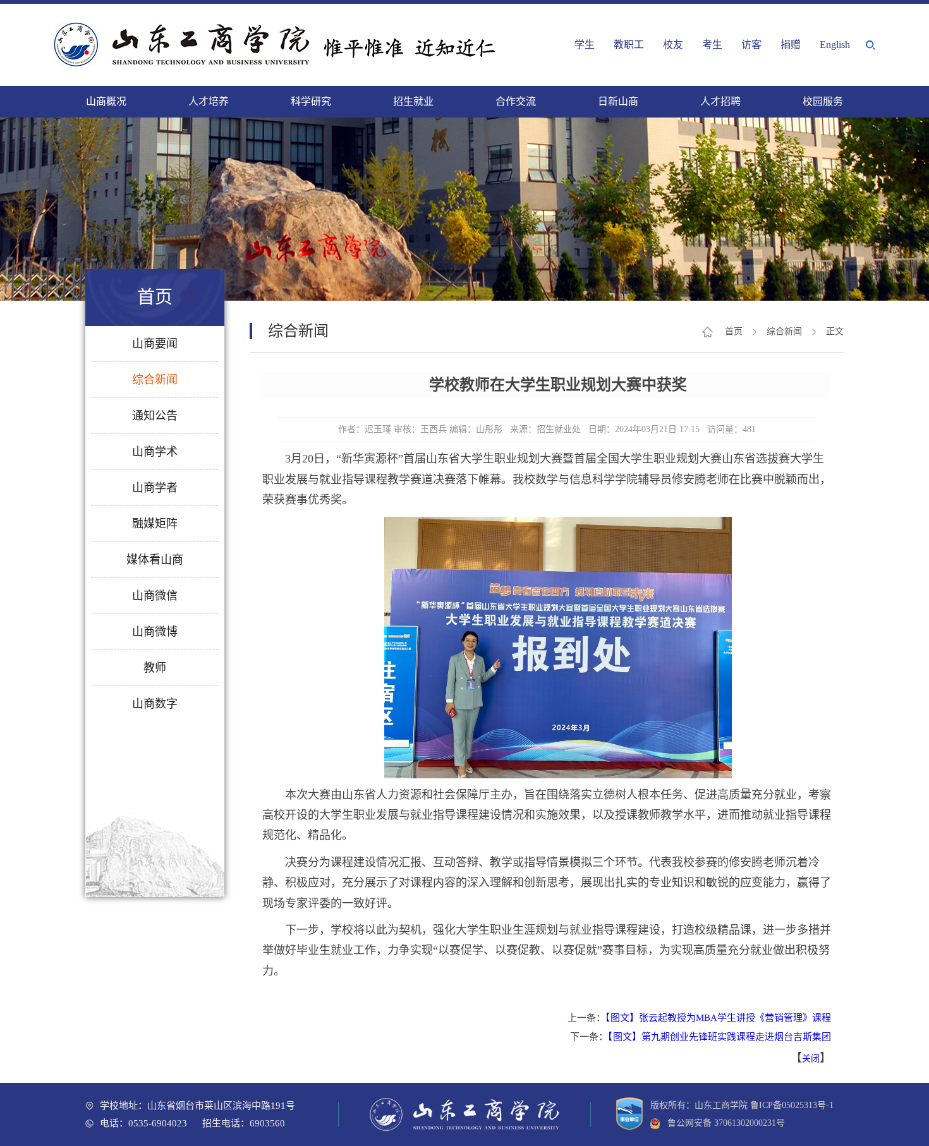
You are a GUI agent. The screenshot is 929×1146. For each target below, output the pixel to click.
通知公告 (155, 415)
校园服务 (823, 101)
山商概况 (106, 101)
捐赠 (790, 44)
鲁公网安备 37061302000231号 (722, 1123)
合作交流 (515, 101)
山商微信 (155, 595)
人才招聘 (720, 101)
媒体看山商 (154, 559)
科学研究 (311, 101)
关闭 (811, 1058)
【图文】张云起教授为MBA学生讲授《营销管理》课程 (718, 1018)
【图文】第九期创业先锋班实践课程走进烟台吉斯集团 (719, 1037)
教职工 (629, 44)
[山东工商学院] (278, 44)
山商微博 (155, 631)
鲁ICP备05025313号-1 (792, 1105)
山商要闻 (155, 343)
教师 (154, 667)
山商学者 (155, 487)
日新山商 (618, 101)
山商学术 (155, 451)
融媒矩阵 (155, 523)
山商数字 (155, 703)
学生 (584, 44)
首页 (734, 331)
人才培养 (208, 101)
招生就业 (413, 101)
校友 (673, 44)
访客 (751, 44)
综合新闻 (155, 379)
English (835, 44)
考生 (712, 44)
